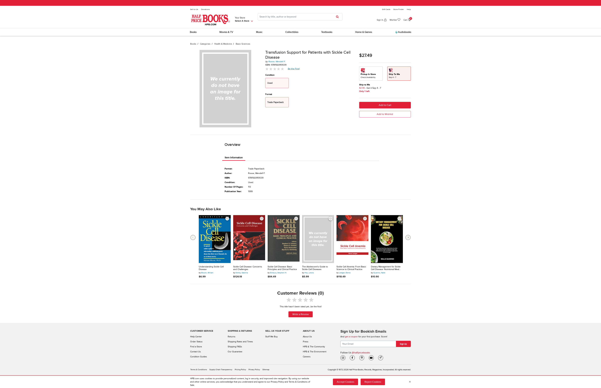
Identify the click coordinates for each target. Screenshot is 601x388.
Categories (205, 44)
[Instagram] (342, 357)
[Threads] (361, 357)
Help (409, 9)
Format (268, 94)
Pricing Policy (240, 369)
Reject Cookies (373, 381)
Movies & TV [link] (226, 32)
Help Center (196, 336)
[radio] (371, 73)
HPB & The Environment (314, 351)
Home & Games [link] (363, 32)
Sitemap (265, 369)
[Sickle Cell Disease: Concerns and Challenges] (249, 239)
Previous (192, 237)
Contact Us (195, 351)
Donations (205, 9)
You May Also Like (205, 209)
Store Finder (398, 9)
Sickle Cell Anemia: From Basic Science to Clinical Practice (351, 268)
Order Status (196, 341)
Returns (231, 336)
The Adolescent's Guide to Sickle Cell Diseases (315, 268)
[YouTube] (371, 357)
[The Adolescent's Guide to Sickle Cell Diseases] (318, 239)
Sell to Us (194, 9)
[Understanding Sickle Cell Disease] (215, 239)
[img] (274, 69)
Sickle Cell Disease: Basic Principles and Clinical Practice (282, 268)
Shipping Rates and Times (240, 341)
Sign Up (403, 344)
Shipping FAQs (235, 346)
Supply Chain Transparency (220, 369)
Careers (307, 356)
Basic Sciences (243, 44)
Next (408, 237)
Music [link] (259, 32)
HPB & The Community (314, 346)
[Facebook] (352, 357)
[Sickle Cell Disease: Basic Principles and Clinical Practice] (284, 239)
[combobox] (300, 16)
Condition (270, 75)
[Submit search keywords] (338, 16)
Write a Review (300, 314)
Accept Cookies (345, 381)
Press (305, 341)
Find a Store (196, 346)
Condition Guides (198, 356)
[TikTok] (380, 357)
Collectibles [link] (291, 32)
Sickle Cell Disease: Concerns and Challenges (247, 268)
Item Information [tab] (234, 157)
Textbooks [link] (326, 32)
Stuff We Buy (271, 336)
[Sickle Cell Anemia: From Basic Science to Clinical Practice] (352, 239)
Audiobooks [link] (404, 32)
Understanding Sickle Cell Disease (211, 268)
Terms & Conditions (198, 369)
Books (193, 44)
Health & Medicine (223, 44)
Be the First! (294, 68)
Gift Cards (386, 9)
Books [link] (193, 32)
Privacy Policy (254, 369)
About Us (307, 336)
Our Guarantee (235, 351)
